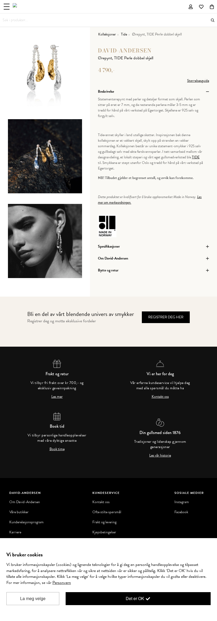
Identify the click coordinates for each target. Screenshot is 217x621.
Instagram (181, 502)
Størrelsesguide (198, 80)
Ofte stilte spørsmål (106, 512)
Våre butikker (19, 512)
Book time (57, 449)
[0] (212, 6)
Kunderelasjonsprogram (26, 522)
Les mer (57, 396)
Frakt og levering (104, 522)
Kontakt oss (160, 396)
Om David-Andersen (24, 502)
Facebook (181, 512)
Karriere (15, 532)
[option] (45, 76)
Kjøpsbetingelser (104, 532)
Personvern (61, 582)
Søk (212, 20)
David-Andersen (125, 50)
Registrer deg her (165, 317)
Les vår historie (160, 455)
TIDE (196, 157)
